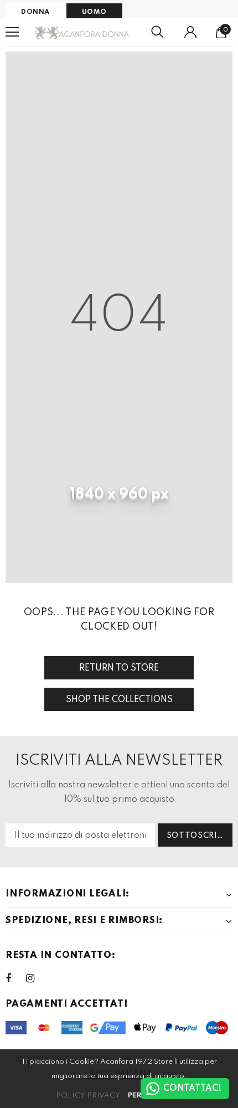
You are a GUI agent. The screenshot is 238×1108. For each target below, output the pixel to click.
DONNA (35, 12)
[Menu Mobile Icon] (12, 32)
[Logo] (82, 32)
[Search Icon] (157, 32)
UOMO (94, 12)
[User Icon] (190, 32)
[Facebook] (15, 978)
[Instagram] (36, 978)
